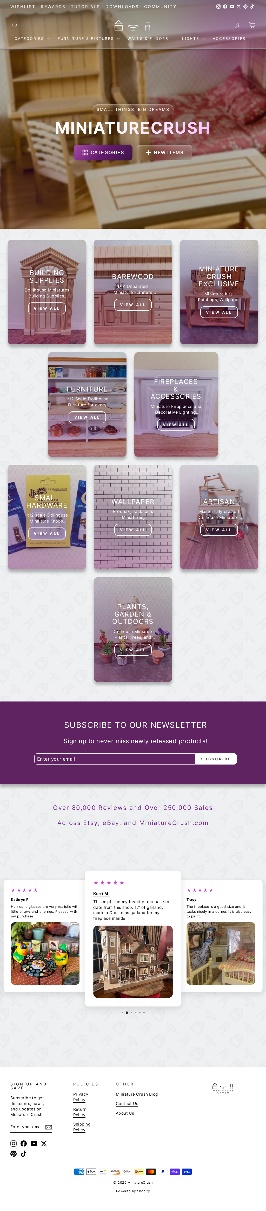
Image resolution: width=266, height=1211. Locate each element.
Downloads (122, 6)
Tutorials (86, 6)
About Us (125, 1113)
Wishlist (23, 6)
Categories (30, 38)
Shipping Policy (82, 1127)
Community (160, 6)
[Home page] (133, 25)
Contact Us (127, 1103)
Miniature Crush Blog (137, 1094)
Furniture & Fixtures (87, 38)
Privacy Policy (81, 1097)
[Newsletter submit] (48, 1126)
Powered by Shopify (133, 1191)
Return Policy (80, 1112)
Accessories (230, 38)
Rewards (53, 6)
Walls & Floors (149, 38)
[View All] (47, 292)
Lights (191, 38)
